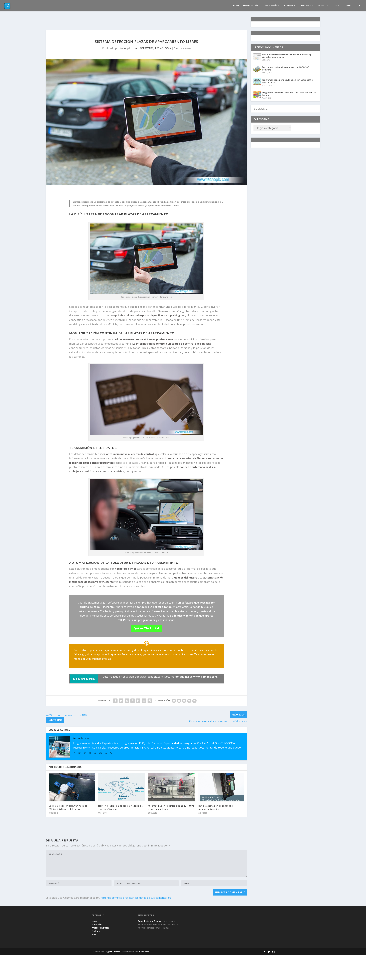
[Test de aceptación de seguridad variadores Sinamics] (221, 787)
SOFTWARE (146, 48)
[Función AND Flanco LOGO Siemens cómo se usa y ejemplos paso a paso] (257, 56)
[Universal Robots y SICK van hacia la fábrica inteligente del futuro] (72, 787)
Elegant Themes (112, 951)
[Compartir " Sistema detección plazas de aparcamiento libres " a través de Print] (150, 700)
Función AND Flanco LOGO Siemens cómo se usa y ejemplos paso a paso (286, 55)
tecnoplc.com (128, 48)
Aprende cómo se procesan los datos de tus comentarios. (136, 897)
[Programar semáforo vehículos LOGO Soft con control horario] (257, 94)
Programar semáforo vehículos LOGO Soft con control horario (289, 94)
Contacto (349, 5)
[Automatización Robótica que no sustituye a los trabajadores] (171, 787)
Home (236, 5)
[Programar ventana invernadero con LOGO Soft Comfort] (257, 69)
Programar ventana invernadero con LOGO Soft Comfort (286, 68)
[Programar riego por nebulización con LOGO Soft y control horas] (257, 81)
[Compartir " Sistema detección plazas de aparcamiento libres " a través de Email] (144, 700)
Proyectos (323, 5)
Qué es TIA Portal (146, 628)
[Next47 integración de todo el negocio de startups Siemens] (121, 787)
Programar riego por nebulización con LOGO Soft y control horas (287, 81)
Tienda (336, 5)
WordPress (144, 951)
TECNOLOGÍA (163, 48)
